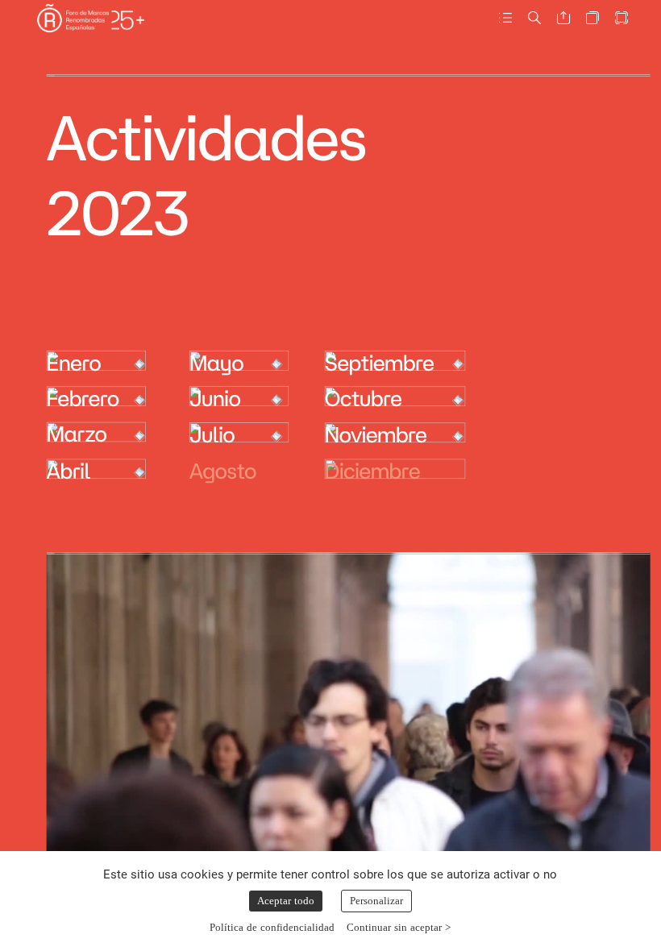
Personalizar (376, 901)
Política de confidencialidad (272, 927)
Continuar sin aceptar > (399, 927)
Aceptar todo (285, 901)
